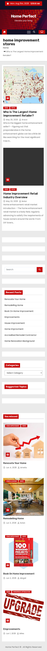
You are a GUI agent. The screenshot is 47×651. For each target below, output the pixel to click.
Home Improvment (14, 329)
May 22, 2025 (12, 201)
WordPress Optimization (21, 592)
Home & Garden (11, 481)
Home (6, 47)
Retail (13, 108)
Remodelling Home (14, 305)
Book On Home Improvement (19, 311)
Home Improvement (12, 426)
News (6, 108)
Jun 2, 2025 (11, 578)
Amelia (23, 467)
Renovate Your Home (15, 299)
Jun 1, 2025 (11, 633)
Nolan (24, 201)
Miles (21, 633)
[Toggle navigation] (29, 32)
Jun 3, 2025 (11, 523)
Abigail (23, 578)
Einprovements (12, 317)
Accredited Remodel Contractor (21, 335)
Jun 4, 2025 (11, 467)
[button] (35, 32)
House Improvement (15, 323)
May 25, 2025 (12, 119)
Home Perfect (23, 16)
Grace (24, 119)
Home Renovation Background (19, 341)
